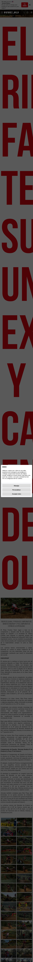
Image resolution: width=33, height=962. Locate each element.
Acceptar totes (16, 494)
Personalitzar (16, 490)
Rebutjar (16, 485)
